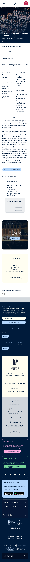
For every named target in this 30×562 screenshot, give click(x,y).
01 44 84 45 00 (19, 411)
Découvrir (5, 336)
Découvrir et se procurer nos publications (14, 467)
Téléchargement (15, 431)
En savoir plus (18, 209)
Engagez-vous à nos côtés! (13, 451)
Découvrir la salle (15, 238)
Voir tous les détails (15, 277)
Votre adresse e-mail (8, 318)
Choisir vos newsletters (14, 322)
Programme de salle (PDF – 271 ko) (13, 169)
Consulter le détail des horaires (15, 404)
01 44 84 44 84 (17, 413)
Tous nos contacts (15, 417)
